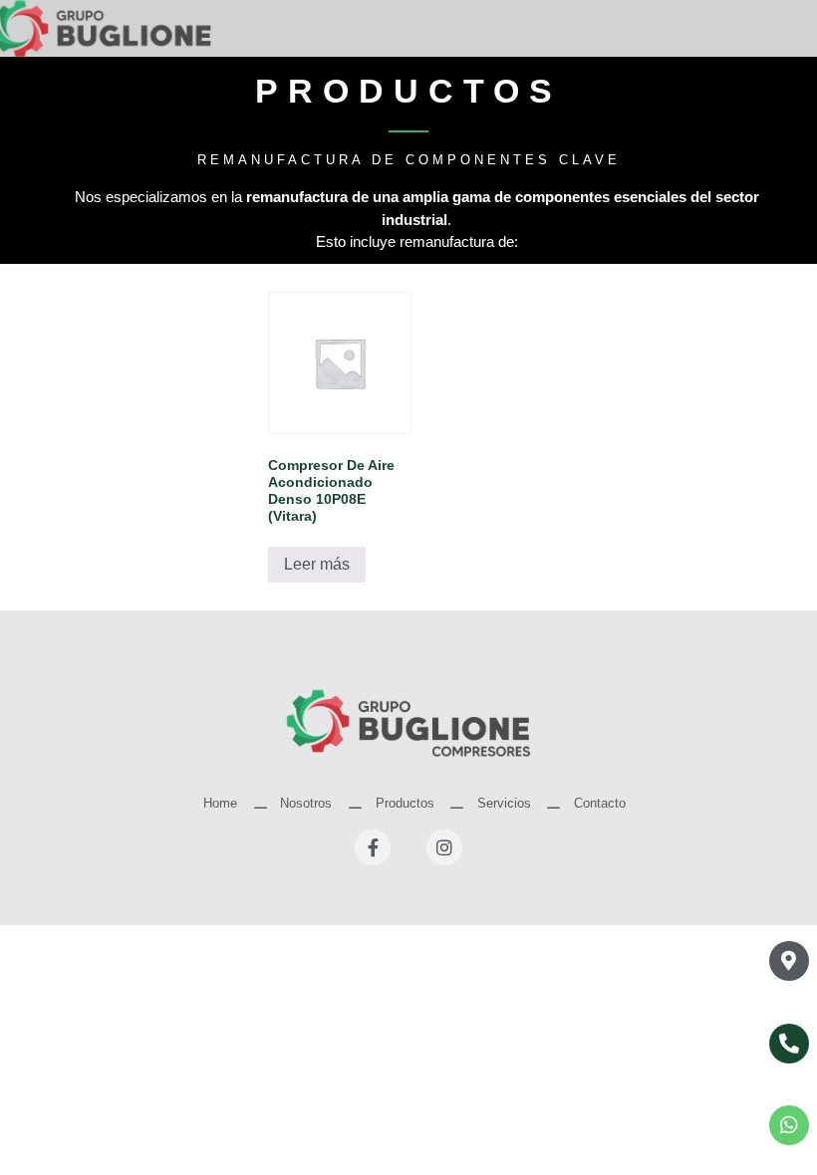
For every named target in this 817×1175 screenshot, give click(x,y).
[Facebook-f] (373, 847)
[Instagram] (444, 847)
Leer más (317, 564)
